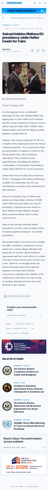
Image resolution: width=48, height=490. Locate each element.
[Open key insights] (43, 50)
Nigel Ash (6, 49)
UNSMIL (9, 324)
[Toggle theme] (44, 3)
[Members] (35, 3)
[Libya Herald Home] (14, 3)
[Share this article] (32, 50)
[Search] (40, 3)
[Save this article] (37, 50)
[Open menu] (2, 3)
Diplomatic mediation (24, 324)
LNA (32, 328)
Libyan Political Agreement (17, 333)
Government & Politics (10, 25)
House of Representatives (16, 328)
